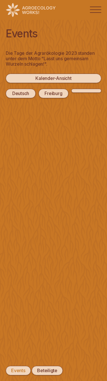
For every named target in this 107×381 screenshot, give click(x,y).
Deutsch (20, 93)
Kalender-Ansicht (53, 78)
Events (18, 370)
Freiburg (53, 93)
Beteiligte (47, 370)
